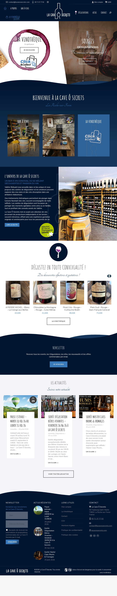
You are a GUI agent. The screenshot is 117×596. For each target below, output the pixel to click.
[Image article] (38, 510)
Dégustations (59, 434)
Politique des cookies (69, 535)
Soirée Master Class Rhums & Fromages (95, 419)
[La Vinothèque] (94, 135)
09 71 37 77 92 (39, 2)
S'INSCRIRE (12, 542)
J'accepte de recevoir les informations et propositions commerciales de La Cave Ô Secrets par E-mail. (17, 533)
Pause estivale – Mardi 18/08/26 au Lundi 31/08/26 (19, 421)
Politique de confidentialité (71, 530)
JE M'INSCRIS (58, 364)
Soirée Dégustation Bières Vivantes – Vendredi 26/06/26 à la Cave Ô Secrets (58, 423)
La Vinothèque (67, 511)
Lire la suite (14, 454)
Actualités (13, 429)
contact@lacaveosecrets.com (19, 2)
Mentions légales (68, 525)
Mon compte (98, 2)
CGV (63, 521)
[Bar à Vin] (23, 135)
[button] (26, 301)
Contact (64, 516)
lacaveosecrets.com (99, 530)
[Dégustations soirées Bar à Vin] (58, 135)
